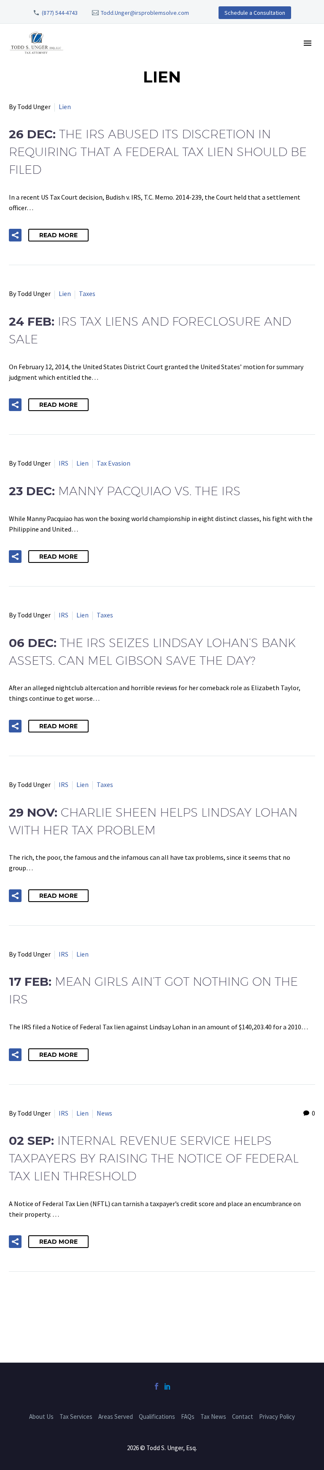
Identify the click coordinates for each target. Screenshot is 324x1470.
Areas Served (115, 1416)
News (104, 1113)
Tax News (213, 1416)
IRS (63, 463)
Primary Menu (307, 43)
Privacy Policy (277, 1416)
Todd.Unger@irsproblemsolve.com (145, 12)
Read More (58, 235)
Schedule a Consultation (254, 12)
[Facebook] (156, 1386)
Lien (65, 106)
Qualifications (157, 1416)
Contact (242, 1416)
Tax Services (75, 1416)
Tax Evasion (113, 463)
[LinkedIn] (167, 1386)
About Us (41, 1416)
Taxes (87, 293)
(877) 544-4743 (60, 12)
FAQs (187, 1416)
